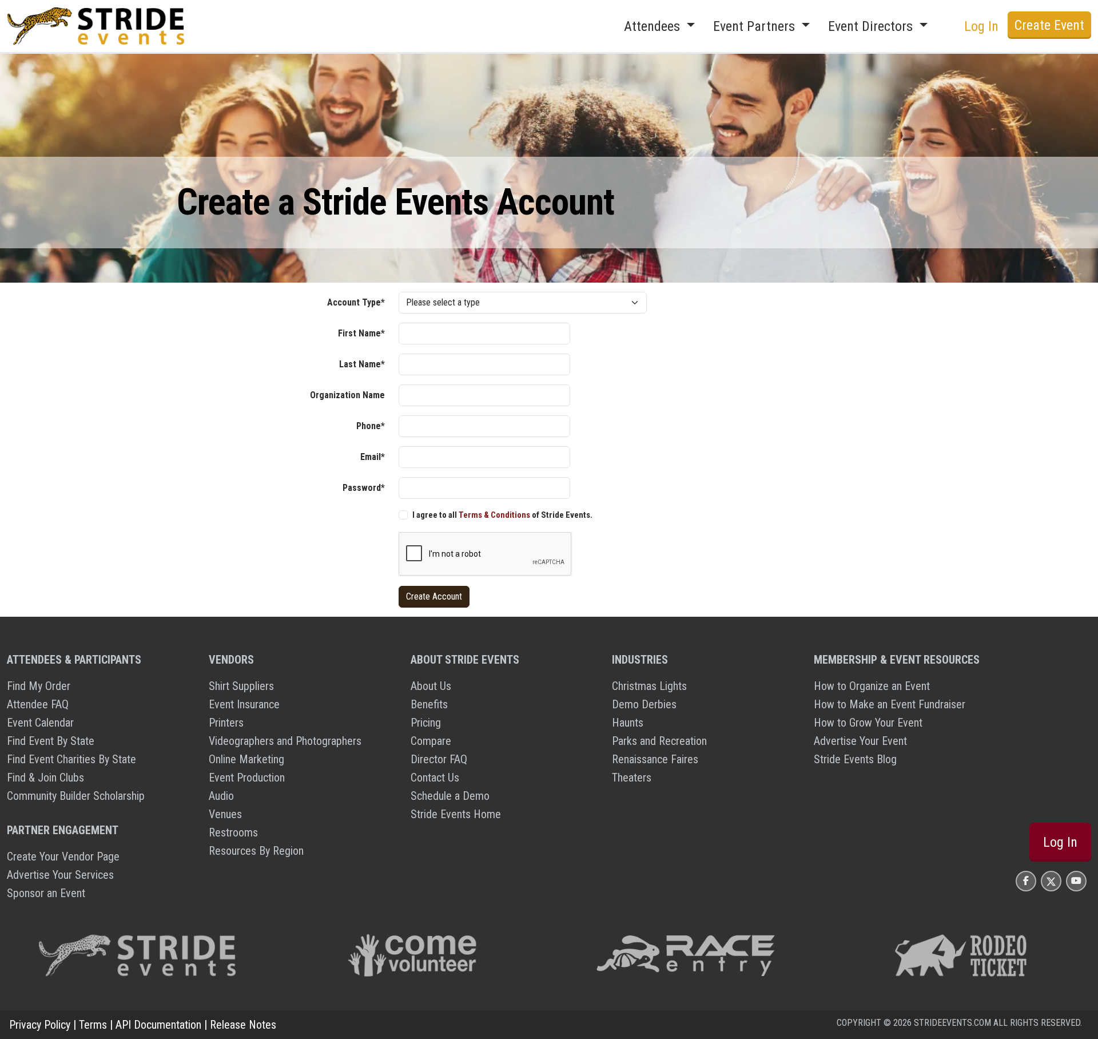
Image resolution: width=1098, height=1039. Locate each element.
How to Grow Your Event (868, 722)
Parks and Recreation (659, 741)
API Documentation (158, 1025)
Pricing (426, 722)
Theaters (631, 777)
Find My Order (38, 686)
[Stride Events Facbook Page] (1026, 880)
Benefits (429, 704)
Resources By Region (256, 851)
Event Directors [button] (872, 26)
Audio (221, 796)
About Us (431, 686)
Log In (1060, 842)
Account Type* (356, 302)
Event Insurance (244, 704)
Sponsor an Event (46, 893)
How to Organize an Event (872, 686)
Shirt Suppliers (241, 686)
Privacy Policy (39, 1025)
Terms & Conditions (494, 515)
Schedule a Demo (450, 796)
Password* (364, 487)
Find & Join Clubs (45, 777)
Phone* (370, 426)
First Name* (361, 333)
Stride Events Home (456, 814)
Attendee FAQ (38, 704)
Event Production (247, 777)
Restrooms (233, 832)
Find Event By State (50, 741)
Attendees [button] (653, 26)
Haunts (627, 722)
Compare (431, 741)
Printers (226, 722)
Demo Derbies (644, 704)
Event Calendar (40, 722)
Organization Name (347, 395)
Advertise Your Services (60, 875)
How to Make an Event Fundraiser (889, 704)
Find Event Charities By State (71, 759)
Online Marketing (246, 759)
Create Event (1049, 25)
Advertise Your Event (860, 741)
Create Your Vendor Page (63, 856)
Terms (93, 1025)
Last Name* (362, 364)
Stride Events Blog (855, 759)
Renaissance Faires (655, 759)
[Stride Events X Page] (1051, 880)
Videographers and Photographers (285, 741)
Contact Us (435, 777)
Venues (225, 814)
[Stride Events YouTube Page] (1076, 880)
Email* (372, 456)
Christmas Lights (649, 686)
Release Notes (243, 1025)
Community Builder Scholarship (76, 796)
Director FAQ (439, 759)
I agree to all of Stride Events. (502, 515)
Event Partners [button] (755, 26)
